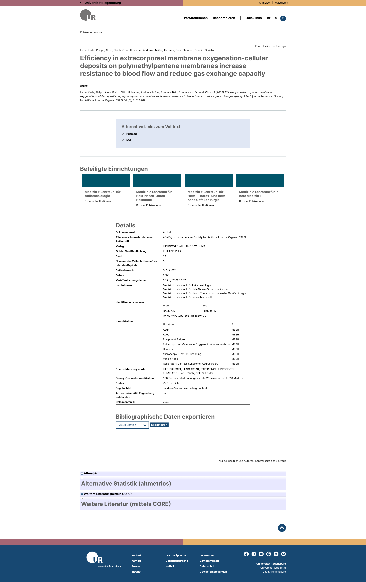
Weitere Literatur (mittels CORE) (107, 494)
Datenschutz (208, 566)
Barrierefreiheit (209, 560)
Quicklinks (253, 18)
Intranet (136, 571)
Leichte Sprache (176, 555)
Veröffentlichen (196, 18)
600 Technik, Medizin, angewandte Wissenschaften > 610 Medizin (203, 378)
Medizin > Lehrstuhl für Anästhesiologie (187, 285)
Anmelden (265, 2)
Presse (136, 566)
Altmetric (90, 473)
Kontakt (136, 555)
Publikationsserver (91, 32)
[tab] (183, 483)
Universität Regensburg (102, 3)
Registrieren (280, 2)
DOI (128, 139)
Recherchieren (224, 18)
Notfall (170, 566)
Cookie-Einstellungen (213, 571)
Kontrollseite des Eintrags (270, 46)
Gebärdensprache (177, 560)
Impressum (207, 555)
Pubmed (131, 133)
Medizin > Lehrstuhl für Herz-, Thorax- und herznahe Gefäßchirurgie (204, 293)
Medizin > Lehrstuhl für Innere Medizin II (187, 297)
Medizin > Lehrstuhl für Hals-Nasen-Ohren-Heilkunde (195, 289)
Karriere (137, 560)
